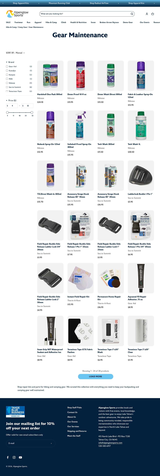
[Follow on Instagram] (14, 457)
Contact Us (72, 412)
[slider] (7, 112)
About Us (71, 417)
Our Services (73, 426)
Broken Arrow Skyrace (109, 22)
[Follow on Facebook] (7, 457)
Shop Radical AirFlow (85, 3)
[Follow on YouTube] (20, 457)
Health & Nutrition (78, 22)
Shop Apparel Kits (123, 3)
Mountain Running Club (45, 3)
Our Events (144, 22)
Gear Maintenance (36, 27)
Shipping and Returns (76, 431)
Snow (93, 22)
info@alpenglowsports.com (110, 443)
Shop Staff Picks (74, 407)
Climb (63, 22)
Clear (125, 14)
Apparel (38, 22)
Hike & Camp (51, 22)
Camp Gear (22, 27)
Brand (11, 62)
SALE (8, 22)
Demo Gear (128, 22)
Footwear (19, 22)
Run (28, 22)
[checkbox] (19, 66)
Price (12, 100)
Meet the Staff (73, 436)
